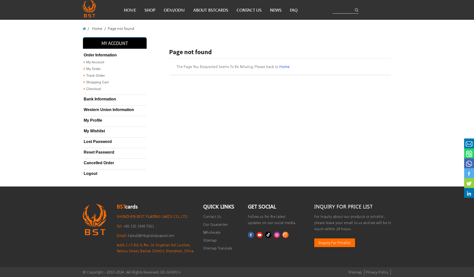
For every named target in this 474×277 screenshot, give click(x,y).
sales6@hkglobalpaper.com (145, 235)
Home (97, 28)
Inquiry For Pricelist (334, 242)
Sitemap (355, 272)
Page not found (121, 28)
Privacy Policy (377, 272)
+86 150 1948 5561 (135, 226)
